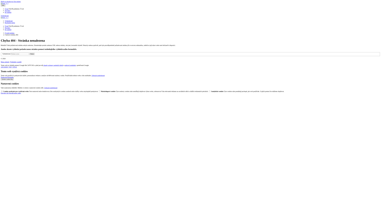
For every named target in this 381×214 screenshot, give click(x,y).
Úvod (6, 9)
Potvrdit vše (5, 93)
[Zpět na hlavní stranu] (4, 3)
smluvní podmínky (70, 65)
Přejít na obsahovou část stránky (11, 1)
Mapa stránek (5, 62)
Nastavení (4, 77)
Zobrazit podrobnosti (98, 75)
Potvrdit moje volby (15, 93)
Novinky (7, 10)
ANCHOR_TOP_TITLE (9, 67)
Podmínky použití (15, 62)
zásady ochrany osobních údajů (53, 65)
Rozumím (10, 77)
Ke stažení (8, 12)
